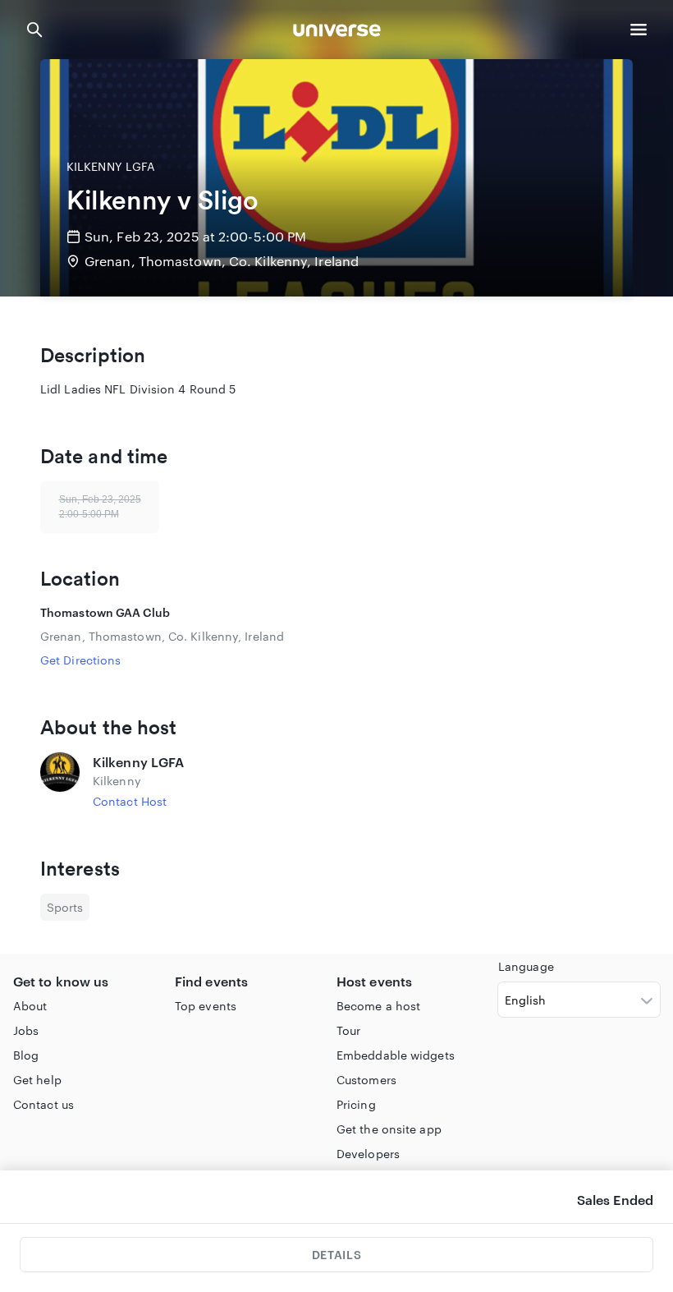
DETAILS (336, 1255)
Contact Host (130, 801)
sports (65, 907)
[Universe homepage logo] (337, 32)
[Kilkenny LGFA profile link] (60, 781)
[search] (34, 29)
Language (526, 966)
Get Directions (80, 660)
